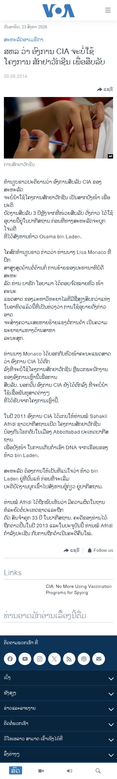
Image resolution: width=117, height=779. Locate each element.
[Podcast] (84, 659)
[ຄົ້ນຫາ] (98, 771)
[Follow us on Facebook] (10, 659)
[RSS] (69, 659)
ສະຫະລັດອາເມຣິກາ (23, 39)
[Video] (41, 771)
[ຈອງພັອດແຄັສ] (98, 659)
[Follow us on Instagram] (39, 659)
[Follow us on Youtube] (25, 659)
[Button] (105, 89)
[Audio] (69, 771)
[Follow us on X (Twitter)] (54, 659)
